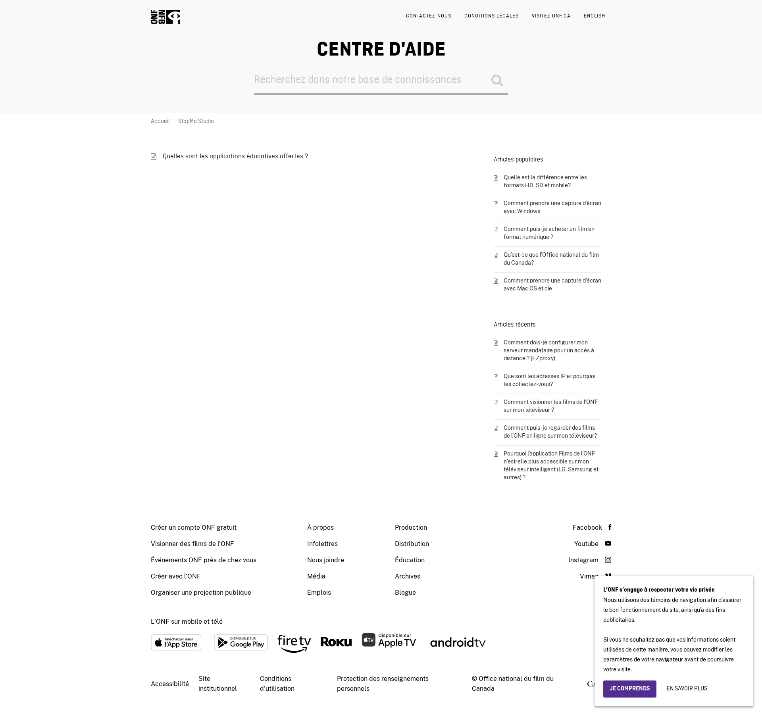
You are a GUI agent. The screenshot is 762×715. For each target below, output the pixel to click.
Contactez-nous (428, 16)
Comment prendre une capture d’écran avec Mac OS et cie (552, 284)
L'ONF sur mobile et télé (187, 621)
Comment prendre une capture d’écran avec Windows (552, 207)
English (594, 16)
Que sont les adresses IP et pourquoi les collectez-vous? (549, 380)
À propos (320, 527)
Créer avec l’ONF (176, 576)
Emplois (319, 592)
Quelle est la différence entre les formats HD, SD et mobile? (545, 181)
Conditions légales (491, 16)
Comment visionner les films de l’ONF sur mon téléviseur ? (551, 406)
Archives (407, 576)
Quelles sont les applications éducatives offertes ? (235, 156)
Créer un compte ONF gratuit (194, 527)
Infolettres (322, 544)
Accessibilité (170, 684)
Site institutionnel (217, 683)
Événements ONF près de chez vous (203, 560)
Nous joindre (325, 560)
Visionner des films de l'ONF (192, 544)
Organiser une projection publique (201, 592)
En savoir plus (687, 689)
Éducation (410, 560)
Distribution (412, 544)
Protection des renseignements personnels (383, 683)
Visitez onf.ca (551, 16)
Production (411, 527)
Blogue (405, 592)
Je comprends (630, 689)
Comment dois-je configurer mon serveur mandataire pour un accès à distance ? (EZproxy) (549, 350)
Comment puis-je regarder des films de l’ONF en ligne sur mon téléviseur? (550, 432)
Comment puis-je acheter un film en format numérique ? (549, 233)
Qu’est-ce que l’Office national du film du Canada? (551, 259)
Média (316, 576)
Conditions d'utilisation (277, 683)
